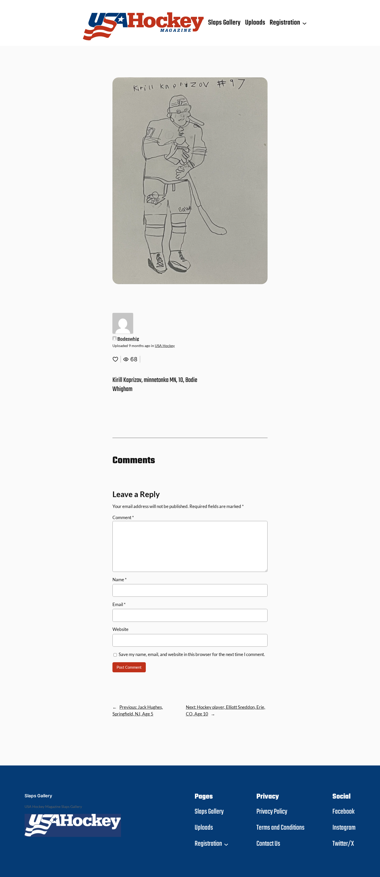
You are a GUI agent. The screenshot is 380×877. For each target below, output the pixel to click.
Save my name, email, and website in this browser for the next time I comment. (192, 654)
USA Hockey (165, 345)
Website (120, 629)
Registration (285, 22)
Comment (123, 517)
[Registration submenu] (304, 23)
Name (119, 579)
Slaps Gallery (38, 795)
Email (119, 604)
